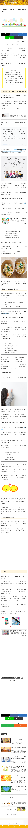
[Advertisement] (14, 551)
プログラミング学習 (6, 677)
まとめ (6, 85)
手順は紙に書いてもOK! (12, 80)
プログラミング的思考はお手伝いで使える (15, 82)
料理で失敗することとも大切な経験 (14, 76)
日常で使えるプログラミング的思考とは (13, 72)
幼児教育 (18, 677)
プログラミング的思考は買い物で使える (14, 78)
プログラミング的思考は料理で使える (14, 74)
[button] (18, 37)
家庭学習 (13, 677)
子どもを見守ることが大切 (12, 84)
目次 (12, 70)
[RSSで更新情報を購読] (20, 725)
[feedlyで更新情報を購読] (7, 725)
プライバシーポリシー (14, 823)
